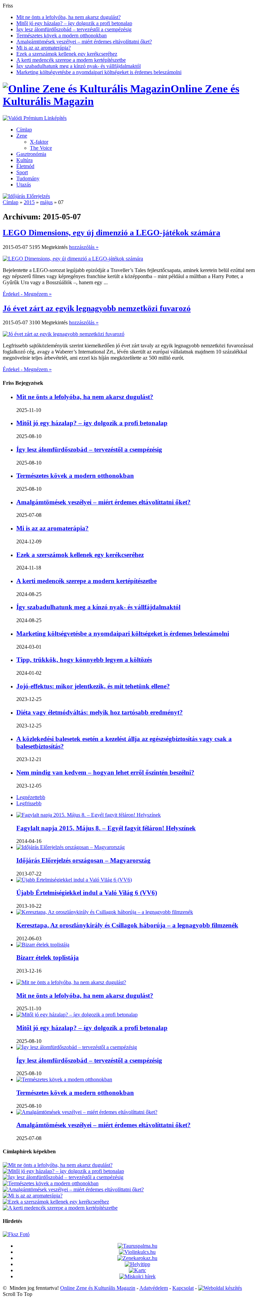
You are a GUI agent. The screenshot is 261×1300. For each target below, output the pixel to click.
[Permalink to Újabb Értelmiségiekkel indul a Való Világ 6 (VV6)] (74, 880)
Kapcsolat (183, 1288)
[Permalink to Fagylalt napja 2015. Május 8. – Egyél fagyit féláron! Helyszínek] (88, 815)
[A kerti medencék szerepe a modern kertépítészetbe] (60, 1208)
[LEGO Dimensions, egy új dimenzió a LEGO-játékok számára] (73, 258)
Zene (21, 136)
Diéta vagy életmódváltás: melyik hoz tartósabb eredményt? (99, 712)
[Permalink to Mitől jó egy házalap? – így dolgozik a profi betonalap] (77, 1014)
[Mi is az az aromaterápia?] (33, 1195)
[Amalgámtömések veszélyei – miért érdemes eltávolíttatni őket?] (73, 1189)
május (46, 202)
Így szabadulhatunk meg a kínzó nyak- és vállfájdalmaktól (78, 66)
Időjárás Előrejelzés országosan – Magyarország (83, 860)
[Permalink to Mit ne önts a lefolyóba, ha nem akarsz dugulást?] (71, 982)
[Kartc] (137, 1270)
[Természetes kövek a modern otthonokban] (51, 1183)
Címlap (24, 129)
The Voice (41, 148)
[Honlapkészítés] (220, 1288)
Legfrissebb (28, 803)
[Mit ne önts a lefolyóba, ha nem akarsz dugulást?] (57, 1165)
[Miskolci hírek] (137, 1276)
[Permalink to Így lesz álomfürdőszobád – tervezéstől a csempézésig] (76, 1047)
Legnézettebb (30, 797)
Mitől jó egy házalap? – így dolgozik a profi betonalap (74, 23)
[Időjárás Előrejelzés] (26, 196)
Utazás (23, 184)
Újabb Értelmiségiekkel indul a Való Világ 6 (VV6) (86, 892)
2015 (29, 202)
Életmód (25, 166)
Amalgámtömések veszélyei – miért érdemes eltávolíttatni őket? (84, 41)
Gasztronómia (31, 154)
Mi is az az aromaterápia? (43, 48)
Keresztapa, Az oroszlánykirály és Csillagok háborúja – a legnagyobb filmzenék (127, 925)
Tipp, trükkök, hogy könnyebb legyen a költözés (84, 659)
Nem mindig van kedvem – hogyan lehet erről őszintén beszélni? (105, 772)
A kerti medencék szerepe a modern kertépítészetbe (71, 60)
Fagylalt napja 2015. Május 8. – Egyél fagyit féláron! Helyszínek (106, 828)
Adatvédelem (153, 1288)
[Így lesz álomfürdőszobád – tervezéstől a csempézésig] (63, 1177)
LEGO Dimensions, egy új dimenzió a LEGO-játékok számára (111, 232)
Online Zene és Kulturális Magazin (97, 1288)
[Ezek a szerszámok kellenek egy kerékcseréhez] (56, 1202)
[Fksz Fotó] (16, 1234)
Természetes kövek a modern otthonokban (61, 35)
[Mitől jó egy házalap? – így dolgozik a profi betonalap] (63, 1171)
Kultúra (24, 160)
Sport (22, 172)
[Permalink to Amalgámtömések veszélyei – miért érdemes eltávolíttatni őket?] (86, 1112)
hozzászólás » (84, 247)
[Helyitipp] (137, 1264)
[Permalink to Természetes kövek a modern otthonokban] (64, 1079)
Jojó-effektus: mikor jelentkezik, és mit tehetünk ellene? (93, 686)
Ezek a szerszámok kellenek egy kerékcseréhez (66, 54)
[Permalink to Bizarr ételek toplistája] (42, 944)
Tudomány (27, 178)
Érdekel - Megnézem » (27, 294)
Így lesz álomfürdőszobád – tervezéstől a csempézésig (74, 29)
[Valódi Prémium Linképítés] (35, 118)
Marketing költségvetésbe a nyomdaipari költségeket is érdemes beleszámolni (98, 72)
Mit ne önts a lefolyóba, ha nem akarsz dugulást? (68, 17)
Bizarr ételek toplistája (47, 957)
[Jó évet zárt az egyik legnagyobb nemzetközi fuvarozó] (63, 334)
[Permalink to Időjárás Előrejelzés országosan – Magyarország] (70, 847)
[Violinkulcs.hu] (137, 1252)
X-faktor (39, 142)
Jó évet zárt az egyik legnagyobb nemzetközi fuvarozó (97, 308)
